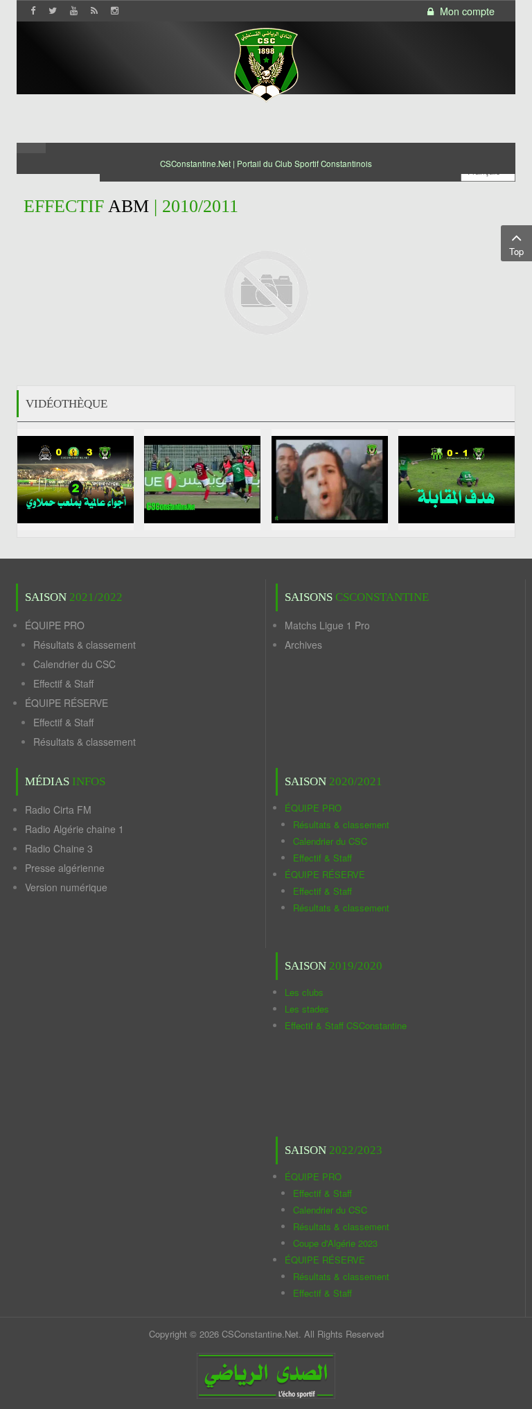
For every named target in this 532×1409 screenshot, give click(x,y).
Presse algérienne (65, 868)
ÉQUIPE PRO (55, 625)
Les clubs (304, 992)
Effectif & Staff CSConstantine (346, 1025)
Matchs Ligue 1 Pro (327, 625)
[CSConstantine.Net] (266, 63)
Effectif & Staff (63, 683)
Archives (303, 644)
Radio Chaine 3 (59, 848)
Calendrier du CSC (74, 664)
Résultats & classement (84, 644)
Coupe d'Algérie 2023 (335, 1243)
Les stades (307, 1008)
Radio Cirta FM (58, 809)
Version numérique (66, 887)
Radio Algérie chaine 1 (74, 829)
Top (516, 251)
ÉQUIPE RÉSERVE (66, 703)
